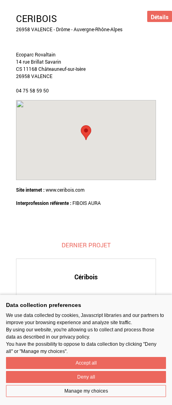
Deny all (86, 377)
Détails (159, 17)
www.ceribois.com (65, 189)
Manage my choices (86, 391)
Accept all (86, 363)
